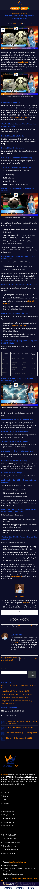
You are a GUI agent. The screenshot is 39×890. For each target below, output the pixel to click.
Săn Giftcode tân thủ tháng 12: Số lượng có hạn (16, 694)
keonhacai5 (28, 878)
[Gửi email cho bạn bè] (21, 619)
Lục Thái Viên (28, 23)
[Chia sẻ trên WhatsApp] (11, 619)
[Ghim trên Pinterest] (24, 619)
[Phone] (19, 612)
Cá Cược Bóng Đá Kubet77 (19, 13)
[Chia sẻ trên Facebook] (14, 619)
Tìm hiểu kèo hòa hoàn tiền (29, 659)
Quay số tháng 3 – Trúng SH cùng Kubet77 (15, 691)
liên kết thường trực (19, 627)
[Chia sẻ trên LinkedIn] (27, 619)
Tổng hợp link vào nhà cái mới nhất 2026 (14, 697)
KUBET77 (4, 774)
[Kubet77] (19, 3)
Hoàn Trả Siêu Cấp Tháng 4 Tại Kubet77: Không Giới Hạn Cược (21, 722)
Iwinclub (15, 878)
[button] (36, 3)
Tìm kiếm (4, 669)
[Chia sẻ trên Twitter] (17, 619)
